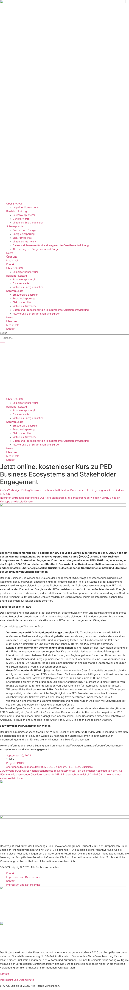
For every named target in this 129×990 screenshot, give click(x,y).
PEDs (77, 766)
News (9, 252)
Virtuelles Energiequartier (28, 222)
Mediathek (12, 260)
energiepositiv (14, 766)
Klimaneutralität (33, 766)
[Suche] (2, 344)
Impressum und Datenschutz (23, 877)
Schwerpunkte (14, 226)
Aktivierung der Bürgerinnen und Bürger (36, 249)
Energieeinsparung (24, 233)
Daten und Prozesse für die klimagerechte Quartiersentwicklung (51, 245)
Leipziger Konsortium (25, 207)
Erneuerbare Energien (25, 230)
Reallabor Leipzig (16, 211)
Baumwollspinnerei (24, 215)
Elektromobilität (22, 237)
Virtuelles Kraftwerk (24, 241)
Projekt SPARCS (15, 763)
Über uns (11, 256)
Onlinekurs (60, 766)
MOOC (48, 766)
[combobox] (64, 337)
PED (69, 766)
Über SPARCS (14, 203)
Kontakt (10, 264)
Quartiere (87, 766)
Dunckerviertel (21, 218)
